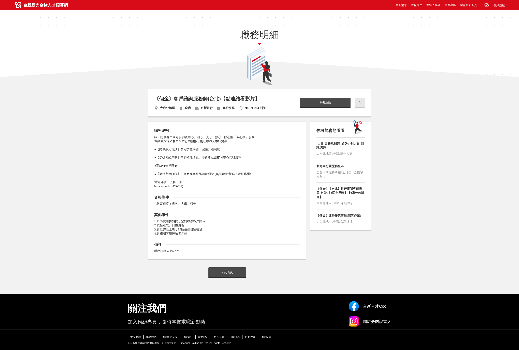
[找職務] (486, 5)
